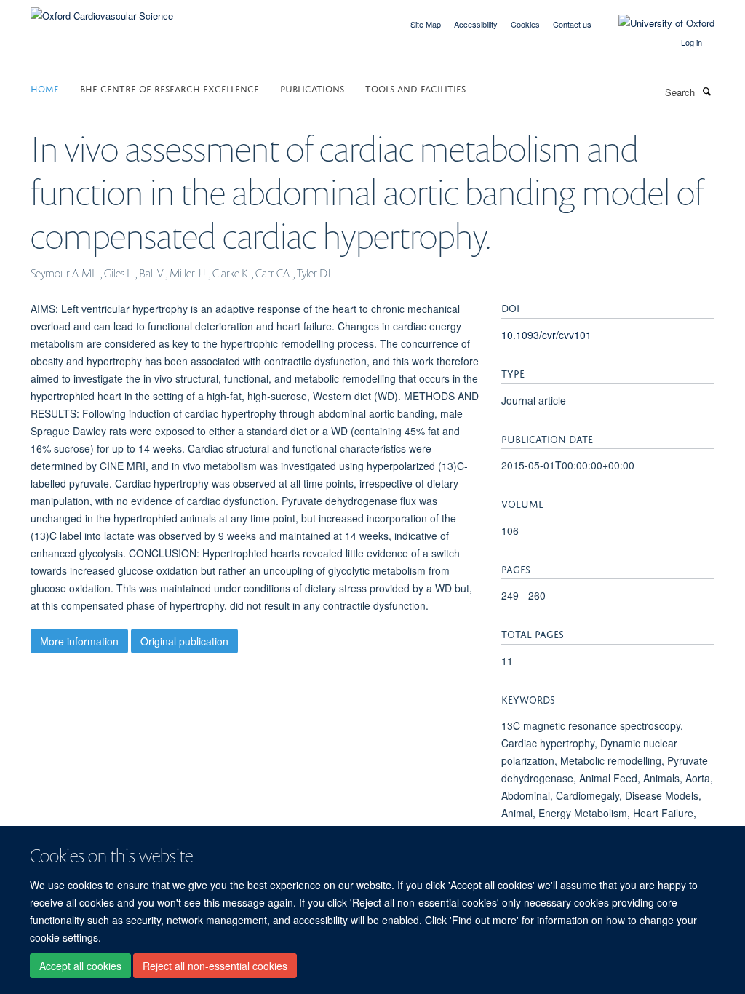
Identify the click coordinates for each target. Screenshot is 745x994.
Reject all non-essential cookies (215, 965)
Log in (691, 42)
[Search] (706, 91)
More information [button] (79, 641)
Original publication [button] (184, 641)
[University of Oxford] (655, 23)
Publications (312, 88)
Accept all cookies (80, 965)
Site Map (425, 24)
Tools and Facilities (415, 88)
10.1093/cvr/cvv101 (546, 334)
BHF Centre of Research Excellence (169, 88)
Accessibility (476, 24)
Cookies (525, 24)
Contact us (572, 24)
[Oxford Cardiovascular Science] (102, 10)
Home (45, 88)
